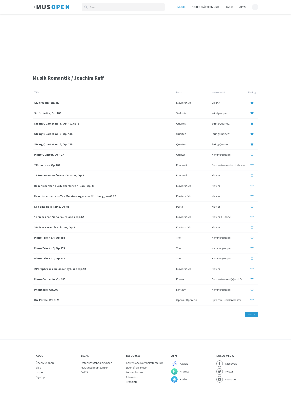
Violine (216, 103)
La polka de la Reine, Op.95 (51, 206)
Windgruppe (219, 113)
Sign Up (40, 377)
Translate (132, 382)
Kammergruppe (221, 154)
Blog (38, 367)
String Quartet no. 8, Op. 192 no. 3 (56, 123)
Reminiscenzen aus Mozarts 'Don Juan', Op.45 (64, 186)
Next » (251, 314)
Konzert (181, 279)
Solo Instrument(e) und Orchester (232, 279)
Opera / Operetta (186, 300)
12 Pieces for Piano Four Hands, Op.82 (59, 217)
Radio (229, 7)
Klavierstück (183, 103)
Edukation (132, 377)
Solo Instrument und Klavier (228, 165)
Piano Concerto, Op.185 (49, 279)
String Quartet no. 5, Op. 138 (53, 144)
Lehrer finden (134, 372)
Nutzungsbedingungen (94, 367)
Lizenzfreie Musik (136, 367)
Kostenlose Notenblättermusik (144, 363)
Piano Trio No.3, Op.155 (49, 248)
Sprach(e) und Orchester (226, 300)
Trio (178, 237)
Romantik (181, 165)
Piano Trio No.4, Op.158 (49, 237)
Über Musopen (45, 363)
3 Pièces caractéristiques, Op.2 (54, 227)
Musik (181, 7)
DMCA (84, 372)
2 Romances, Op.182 (47, 165)
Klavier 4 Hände (221, 217)
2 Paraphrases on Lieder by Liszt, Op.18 (60, 269)
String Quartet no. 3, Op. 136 (53, 134)
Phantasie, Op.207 (46, 289)
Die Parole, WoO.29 (46, 300)
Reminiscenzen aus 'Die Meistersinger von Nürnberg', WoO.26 (75, 196)
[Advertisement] (145, 42)
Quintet (180, 154)
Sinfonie (181, 113)
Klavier (216, 175)
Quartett (181, 123)
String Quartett (220, 123)
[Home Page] (51, 7)
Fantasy (181, 289)
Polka (179, 206)
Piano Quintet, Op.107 (49, 154)
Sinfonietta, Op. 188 (47, 113)
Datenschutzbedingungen (96, 363)
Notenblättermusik (205, 7)
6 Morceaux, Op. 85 (46, 103)
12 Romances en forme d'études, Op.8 (59, 175)
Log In (39, 372)
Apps (242, 7)
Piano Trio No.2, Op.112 (49, 258)
